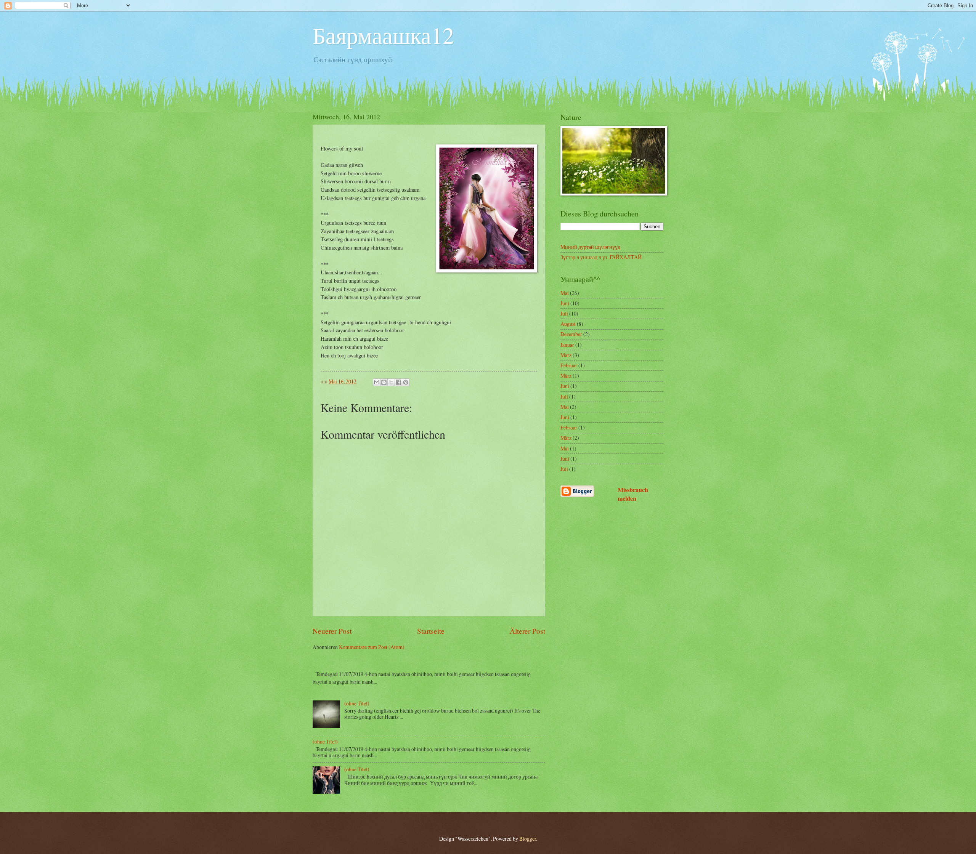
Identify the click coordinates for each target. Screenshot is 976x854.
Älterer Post (527, 631)
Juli (564, 313)
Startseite (431, 631)
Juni (564, 303)
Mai (564, 292)
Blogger (527, 838)
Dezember (571, 334)
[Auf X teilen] (391, 382)
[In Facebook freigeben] (398, 382)
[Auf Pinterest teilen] (405, 382)
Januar (567, 344)
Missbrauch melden (633, 494)
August (568, 323)
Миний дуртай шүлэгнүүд (590, 246)
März (565, 355)
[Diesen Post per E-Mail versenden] (376, 382)
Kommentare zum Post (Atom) (372, 647)
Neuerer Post (332, 631)
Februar (568, 365)
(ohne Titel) (356, 703)
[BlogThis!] (384, 382)
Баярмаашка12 (383, 35)
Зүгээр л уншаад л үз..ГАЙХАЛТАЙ (601, 257)
